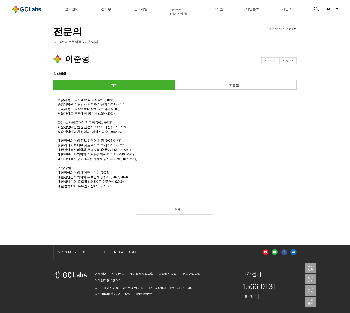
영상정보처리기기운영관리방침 (180, 273)
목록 (177, 209)
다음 (285, 60)
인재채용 (101, 273)
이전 (272, 60)
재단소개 (280, 28)
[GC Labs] (26, 9)
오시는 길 (118, 273)
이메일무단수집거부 (108, 280)
